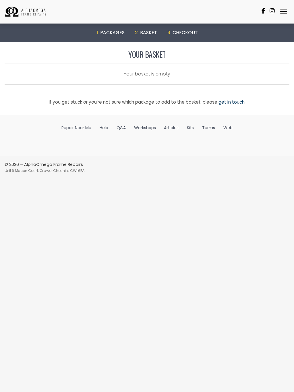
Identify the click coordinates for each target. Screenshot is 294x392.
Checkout (182, 32)
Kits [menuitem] (190, 128)
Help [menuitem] (104, 128)
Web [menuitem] (228, 128)
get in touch (231, 102)
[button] (283, 11)
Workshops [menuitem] (145, 128)
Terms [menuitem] (208, 128)
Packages (110, 32)
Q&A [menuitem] (121, 128)
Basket (146, 32)
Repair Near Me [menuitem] (76, 128)
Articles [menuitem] (171, 128)
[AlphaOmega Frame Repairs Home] (12, 12)
